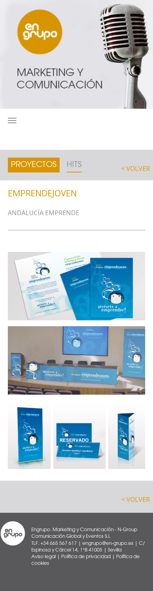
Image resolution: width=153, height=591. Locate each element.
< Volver (135, 168)
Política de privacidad (86, 557)
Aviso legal (43, 557)
